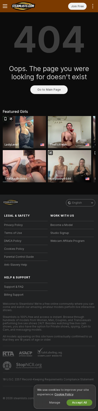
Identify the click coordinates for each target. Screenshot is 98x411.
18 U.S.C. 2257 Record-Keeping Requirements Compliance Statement (48, 379)
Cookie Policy (63, 394)
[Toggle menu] (5, 6)
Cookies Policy (14, 248)
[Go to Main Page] (29, 6)
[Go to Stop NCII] (29, 365)
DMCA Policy (12, 241)
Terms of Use (13, 233)
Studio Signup (59, 233)
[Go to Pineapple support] (7, 365)
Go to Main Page (49, 89)
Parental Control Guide (19, 256)
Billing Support (13, 294)
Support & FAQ (13, 286)
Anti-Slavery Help (15, 264)
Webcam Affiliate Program (67, 241)
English (77, 202)
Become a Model (61, 225)
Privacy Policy (13, 225)
